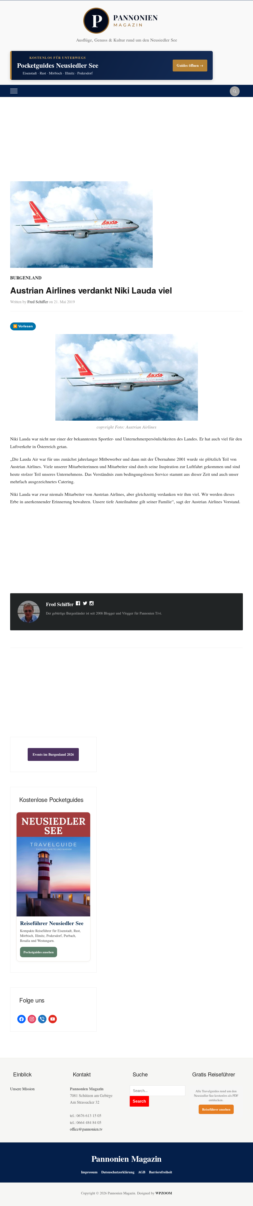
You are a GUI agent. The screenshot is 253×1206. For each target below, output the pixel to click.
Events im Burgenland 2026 (53, 754)
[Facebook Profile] (78, 604)
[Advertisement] (126, 144)
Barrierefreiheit (160, 1172)
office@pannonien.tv (86, 1129)
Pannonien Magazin (126, 1158)
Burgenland (26, 277)
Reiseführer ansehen (216, 1109)
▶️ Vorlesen (23, 326)
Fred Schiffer (37, 301)
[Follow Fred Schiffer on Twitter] (85, 604)
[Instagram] (91, 604)
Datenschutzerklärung (117, 1172)
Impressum (89, 1172)
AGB (141, 1172)
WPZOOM (163, 1193)
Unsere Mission (22, 1088)
